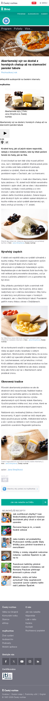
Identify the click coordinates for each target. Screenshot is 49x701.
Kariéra (29, 623)
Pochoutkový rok (9, 72)
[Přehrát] (5, 133)
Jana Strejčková (12, 114)
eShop (5, 623)
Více (28, 28)
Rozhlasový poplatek (35, 630)
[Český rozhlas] (9, 3)
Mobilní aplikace (9, 647)
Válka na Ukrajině (10, 612)
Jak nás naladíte (33, 612)
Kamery (44, 14)
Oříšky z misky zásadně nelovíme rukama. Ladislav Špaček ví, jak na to (30, 555)
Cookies (5, 694)
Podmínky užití (31, 694)
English (43, 694)
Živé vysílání (8, 635)
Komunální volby (10, 615)
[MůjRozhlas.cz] (5, 85)
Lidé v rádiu (31, 619)
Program (21, 14)
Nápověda (30, 615)
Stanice (5, 619)
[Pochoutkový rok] (24, 43)
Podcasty (6, 643)
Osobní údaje (17, 694)
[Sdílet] (7, 142)
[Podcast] (2, 142)
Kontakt (29, 627)
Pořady (18, 28)
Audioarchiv (33, 14)
